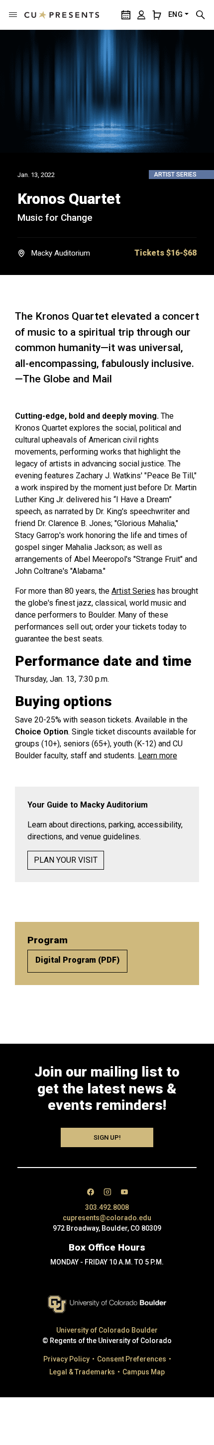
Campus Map (143, 1372)
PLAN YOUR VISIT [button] (66, 860)
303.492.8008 (107, 1207)
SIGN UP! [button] (107, 1137)
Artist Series (133, 591)
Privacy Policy (66, 1359)
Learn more (157, 755)
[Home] (61, 15)
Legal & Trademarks (82, 1372)
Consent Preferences (131, 1359)
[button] (13, 15)
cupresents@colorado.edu (107, 1218)
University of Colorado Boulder (107, 1330)
